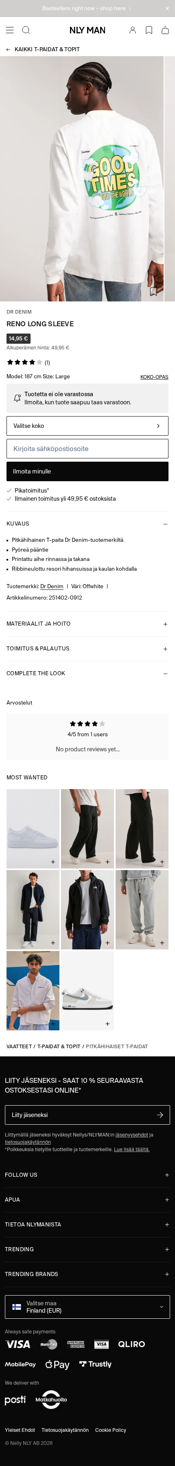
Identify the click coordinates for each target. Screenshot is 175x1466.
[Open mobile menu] (10, 30)
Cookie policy (110, 1430)
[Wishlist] (149, 30)
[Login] (133, 30)
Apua (12, 1199)
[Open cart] (165, 30)
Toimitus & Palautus (38, 648)
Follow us (21, 1174)
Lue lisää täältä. (132, 1149)
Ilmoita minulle (32, 471)
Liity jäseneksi (30, 1115)
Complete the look (36, 673)
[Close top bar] (167, 8)
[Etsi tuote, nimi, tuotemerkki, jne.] (26, 30)
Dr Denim (19, 312)
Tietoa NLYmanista (33, 1224)
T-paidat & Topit (47, 49)
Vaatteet (19, 1046)
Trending (19, 1249)
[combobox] (87, 426)
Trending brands (31, 1274)
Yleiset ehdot (20, 1430)
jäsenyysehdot (132, 1135)
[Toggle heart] (153, 291)
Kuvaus (18, 523)
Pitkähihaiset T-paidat (117, 1046)
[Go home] (87, 30)
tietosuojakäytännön (28, 1142)
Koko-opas (154, 377)
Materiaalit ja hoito (39, 623)
